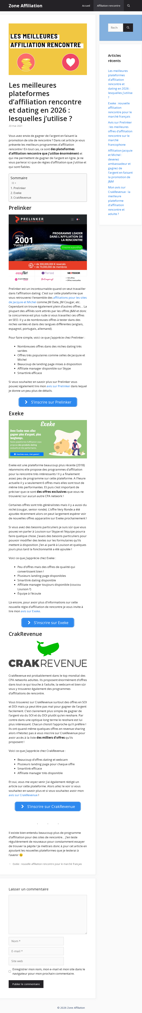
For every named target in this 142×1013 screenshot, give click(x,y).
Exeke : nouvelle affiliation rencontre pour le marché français (47, 864)
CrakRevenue (22, 198)
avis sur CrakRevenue (23, 795)
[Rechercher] (128, 27)
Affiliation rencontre (108, 5)
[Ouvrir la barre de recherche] (128, 5)
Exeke (17, 193)
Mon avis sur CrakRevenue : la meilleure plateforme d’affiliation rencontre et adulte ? (119, 200)
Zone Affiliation (25, 6)
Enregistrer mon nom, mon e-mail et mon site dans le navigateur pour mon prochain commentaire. (48, 971)
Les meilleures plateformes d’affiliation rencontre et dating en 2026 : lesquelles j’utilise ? (120, 84)
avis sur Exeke (30, 611)
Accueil (86, 5)
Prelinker (20, 188)
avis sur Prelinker (58, 386)
